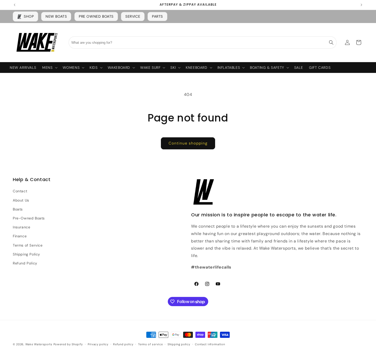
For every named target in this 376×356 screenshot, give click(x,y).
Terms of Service (28, 245)
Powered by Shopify (68, 344)
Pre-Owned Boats (29, 218)
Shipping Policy (26, 254)
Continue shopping (188, 143)
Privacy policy (98, 344)
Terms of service (150, 344)
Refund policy (123, 344)
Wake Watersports (38, 344)
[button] (49, 67)
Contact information (210, 344)
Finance (20, 236)
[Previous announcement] (14, 5)
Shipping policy (179, 344)
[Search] (331, 42)
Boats (18, 209)
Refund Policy (25, 263)
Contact (20, 191)
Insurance (21, 227)
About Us (21, 200)
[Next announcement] (361, 5)
